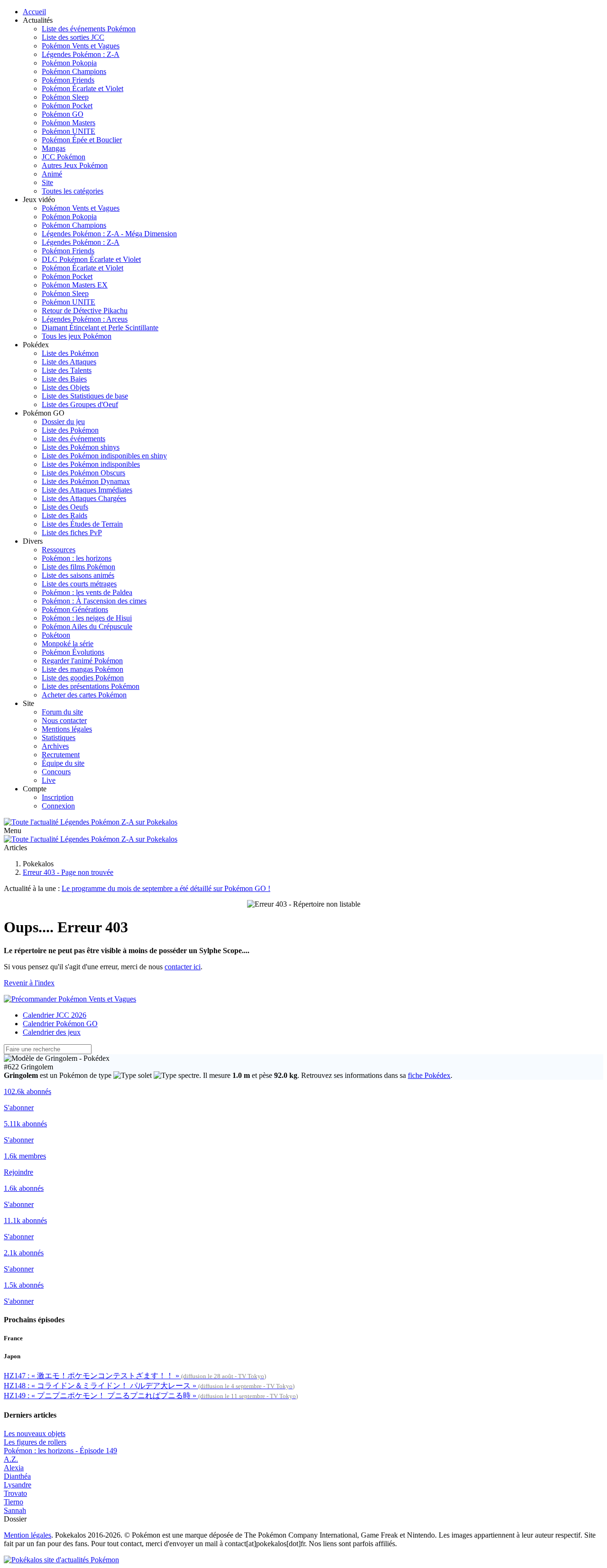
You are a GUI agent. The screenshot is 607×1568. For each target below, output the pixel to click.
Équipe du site (63, 763)
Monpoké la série (67, 644)
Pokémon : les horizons (76, 558)
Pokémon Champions (74, 71)
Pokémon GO (62, 114)
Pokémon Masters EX (75, 285)
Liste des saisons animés (78, 575)
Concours (56, 772)
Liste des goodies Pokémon (83, 678)
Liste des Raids (64, 515)
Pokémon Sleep (65, 97)
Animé (52, 174)
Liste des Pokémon (70, 353)
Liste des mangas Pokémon (82, 669)
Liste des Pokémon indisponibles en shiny (104, 456)
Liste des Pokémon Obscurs (83, 473)
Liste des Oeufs (65, 507)
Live (48, 780)
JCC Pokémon (63, 157)
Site (47, 182)
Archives (55, 746)
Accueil (34, 12)
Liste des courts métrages (79, 584)
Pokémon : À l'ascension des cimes (94, 601)
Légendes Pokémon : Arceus (85, 319)
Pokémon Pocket (67, 106)
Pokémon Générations (75, 609)
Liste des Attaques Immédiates (87, 490)
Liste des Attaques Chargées (84, 498)
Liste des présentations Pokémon (90, 686)
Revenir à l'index (29, 983)
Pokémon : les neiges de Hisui (87, 618)
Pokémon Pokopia (69, 63)
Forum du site (62, 712)
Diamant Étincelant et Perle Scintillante (100, 328)
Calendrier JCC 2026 (54, 1015)
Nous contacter (64, 720)
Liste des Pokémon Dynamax (86, 481)
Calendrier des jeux (52, 1032)
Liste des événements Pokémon (89, 29)
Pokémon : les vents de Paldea (87, 592)
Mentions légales (67, 729)
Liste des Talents (67, 370)
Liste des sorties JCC (73, 37)
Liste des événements (73, 439)
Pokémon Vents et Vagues (81, 46)
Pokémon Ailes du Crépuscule (87, 626)
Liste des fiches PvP (72, 533)
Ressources (58, 550)
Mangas (53, 148)
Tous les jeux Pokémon (76, 336)
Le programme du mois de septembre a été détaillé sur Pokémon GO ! (166, 888)
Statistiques (58, 737)
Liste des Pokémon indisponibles (91, 464)
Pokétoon (56, 635)
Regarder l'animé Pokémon (82, 661)
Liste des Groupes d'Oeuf (80, 404)
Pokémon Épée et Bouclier (82, 140)
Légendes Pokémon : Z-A (81, 54)
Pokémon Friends (68, 80)
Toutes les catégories (72, 191)
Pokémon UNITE (68, 131)
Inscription (58, 797)
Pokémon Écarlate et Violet (82, 88)
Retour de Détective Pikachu (85, 310)
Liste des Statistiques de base (85, 396)
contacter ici (183, 967)
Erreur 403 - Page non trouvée (68, 872)
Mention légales (27, 1535)
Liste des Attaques (69, 362)
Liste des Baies (64, 379)
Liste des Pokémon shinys (81, 447)
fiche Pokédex (429, 1075)
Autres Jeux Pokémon (75, 165)
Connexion (58, 806)
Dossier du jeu (63, 422)
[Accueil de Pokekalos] (90, 822)
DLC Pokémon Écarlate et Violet (91, 259)
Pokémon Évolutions (73, 652)
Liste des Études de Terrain (82, 524)
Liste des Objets (66, 387)
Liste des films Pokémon (78, 567)
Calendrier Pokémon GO (60, 1024)
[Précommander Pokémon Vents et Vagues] (70, 999)
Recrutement (61, 755)
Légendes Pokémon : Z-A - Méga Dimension (109, 234)
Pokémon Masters (68, 123)
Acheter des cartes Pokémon (84, 695)
